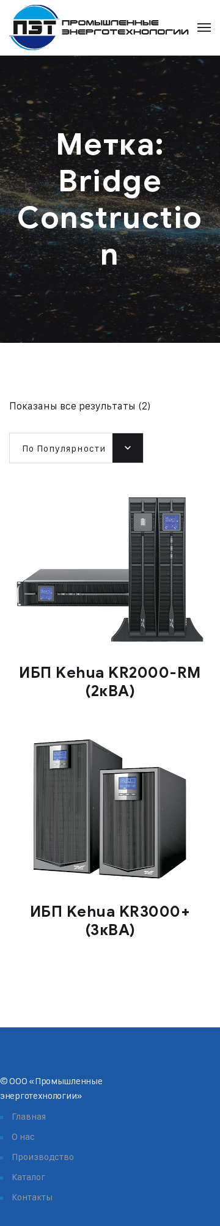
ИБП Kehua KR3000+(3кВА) (110, 920)
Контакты (32, 1197)
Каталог (28, 1177)
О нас (23, 1136)
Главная (29, 1116)
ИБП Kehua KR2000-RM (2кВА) (110, 681)
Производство (43, 1156)
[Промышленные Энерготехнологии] (99, 28)
